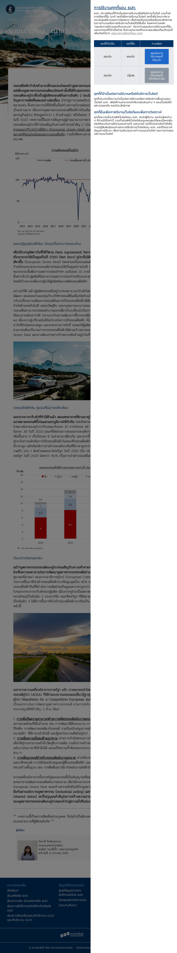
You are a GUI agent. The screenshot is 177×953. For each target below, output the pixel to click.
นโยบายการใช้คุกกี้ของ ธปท (126, 33)
